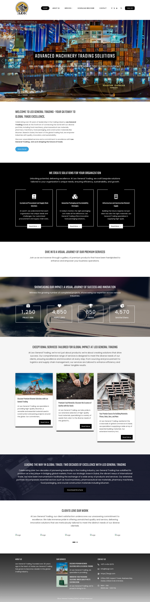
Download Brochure (75, 490)
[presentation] (2, 60)
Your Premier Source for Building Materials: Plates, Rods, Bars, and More (113, 415)
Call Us (130, 8)
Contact (103, 8)
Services (68, 8)
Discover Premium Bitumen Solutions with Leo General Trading (32, 400)
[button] (71, 98)
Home (45, 8)
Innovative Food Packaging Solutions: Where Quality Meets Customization (80, 580)
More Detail (22, 149)
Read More (33, 226)
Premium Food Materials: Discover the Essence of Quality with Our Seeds (74, 404)
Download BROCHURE (86, 8)
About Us (55, 8)
